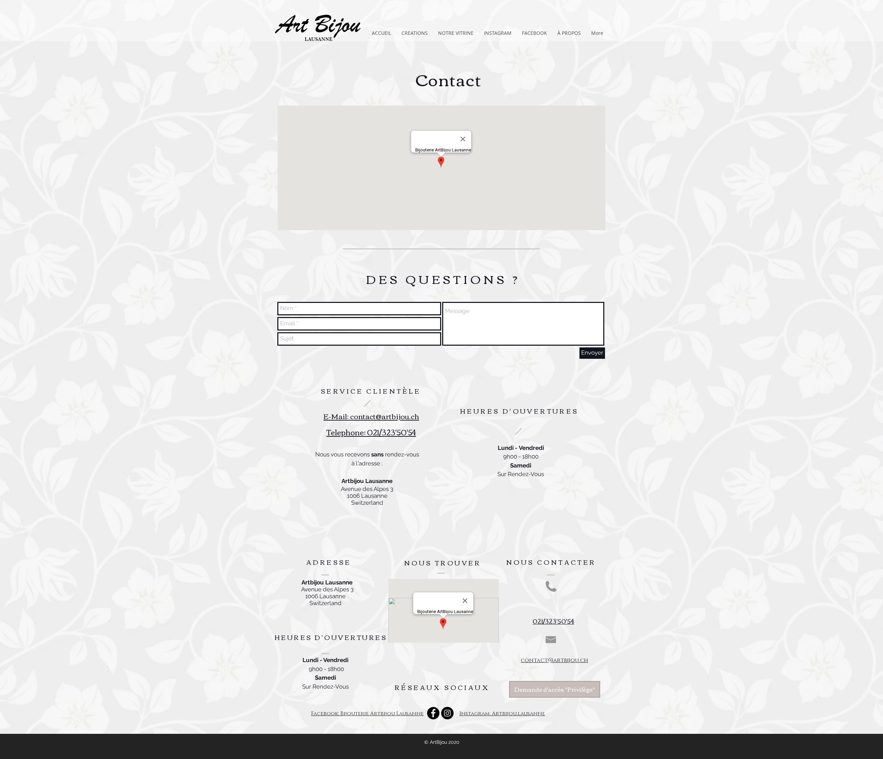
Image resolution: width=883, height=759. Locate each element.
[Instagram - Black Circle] (447, 713)
